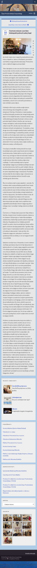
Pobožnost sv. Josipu (9, 432)
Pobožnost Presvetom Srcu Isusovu (13, 435)
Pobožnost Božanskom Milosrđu (12, 439)
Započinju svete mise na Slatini (17, 25)
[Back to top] (32, 563)
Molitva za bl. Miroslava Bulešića (12, 459)
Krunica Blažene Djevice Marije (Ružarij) (14, 428)
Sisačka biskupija (30, 553)
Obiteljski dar (8, 396)
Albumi (6, 408)
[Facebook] (2, 1)
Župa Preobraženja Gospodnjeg (11, 13)
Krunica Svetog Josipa (9, 446)
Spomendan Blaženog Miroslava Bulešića (15, 471)
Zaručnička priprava (11, 385)
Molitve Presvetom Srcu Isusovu (12, 443)
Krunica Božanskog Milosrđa (11, 450)
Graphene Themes (14, 559)
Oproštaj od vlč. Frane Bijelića (11, 475)
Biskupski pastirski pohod (19, 21)
